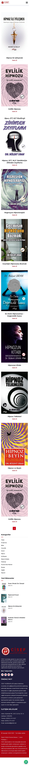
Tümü (2, 540)
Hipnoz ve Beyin (14, 468)
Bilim (2, 545)
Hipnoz (3, 553)
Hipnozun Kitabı (14, 365)
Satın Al (10, 585)
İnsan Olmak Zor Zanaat (16, 583)
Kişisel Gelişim (5, 559)
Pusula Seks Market (6, 564)
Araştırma (4, 542)
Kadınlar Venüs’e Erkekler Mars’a (16, 618)
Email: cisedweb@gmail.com (8, 723)
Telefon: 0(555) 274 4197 (8, 718)
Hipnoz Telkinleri (14, 416)
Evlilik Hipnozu (14, 109)
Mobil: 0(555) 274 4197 (8, 721)
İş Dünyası (4, 556)
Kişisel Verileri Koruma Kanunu (9, 737)
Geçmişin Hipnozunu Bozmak (14, 264)
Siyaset (3, 573)
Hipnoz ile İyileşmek (15, 606)
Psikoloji (3, 562)
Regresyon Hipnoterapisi (14, 213)
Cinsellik (3, 548)
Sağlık (3, 570)
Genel (2, 551)
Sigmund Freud (13, 595)
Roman (3, 567)
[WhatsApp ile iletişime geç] (26, 762)
